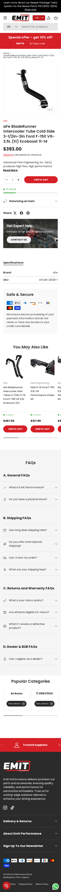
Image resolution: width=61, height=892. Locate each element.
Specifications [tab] (13, 263)
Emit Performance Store (21, 874)
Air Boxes (16, 693)
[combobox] (30, 27)
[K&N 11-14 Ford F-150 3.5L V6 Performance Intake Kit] (43, 367)
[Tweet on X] (15, 213)
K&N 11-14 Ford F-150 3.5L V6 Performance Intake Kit (42, 393)
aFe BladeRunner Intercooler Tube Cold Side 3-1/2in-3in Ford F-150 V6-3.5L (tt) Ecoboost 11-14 (29, 56)
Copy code (39, 43)
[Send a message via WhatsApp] (55, 886)
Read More (10, 170)
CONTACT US (19, 239)
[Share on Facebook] (21, 213)
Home (6, 53)
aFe (5, 121)
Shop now (30, 9)
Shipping (8, 154)
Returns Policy (42, 884)
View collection (14, 703)
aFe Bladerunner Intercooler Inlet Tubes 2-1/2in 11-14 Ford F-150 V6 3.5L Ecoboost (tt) (14, 395)
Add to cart (41, 179)
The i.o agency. (22, 877)
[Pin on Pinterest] (28, 213)
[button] (55, 17)
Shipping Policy (25, 884)
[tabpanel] (30, 277)
